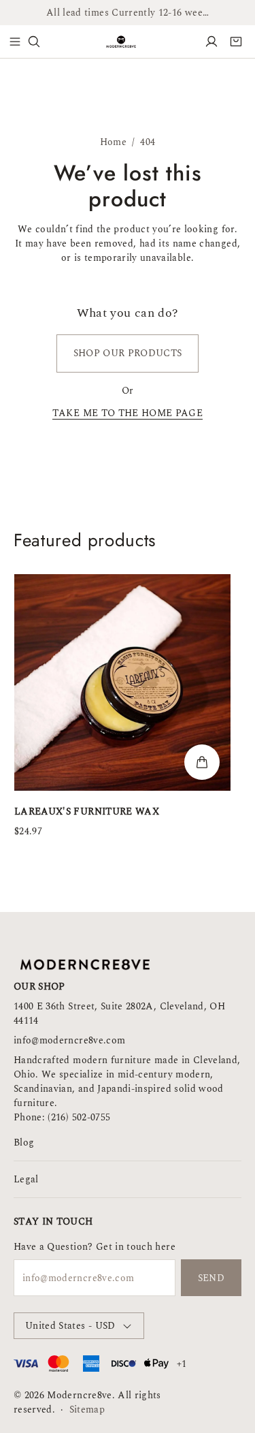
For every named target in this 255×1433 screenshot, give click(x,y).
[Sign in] (211, 41)
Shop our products (127, 353)
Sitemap (87, 1409)
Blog (24, 1142)
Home (113, 142)
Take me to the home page (127, 414)
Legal (26, 1179)
